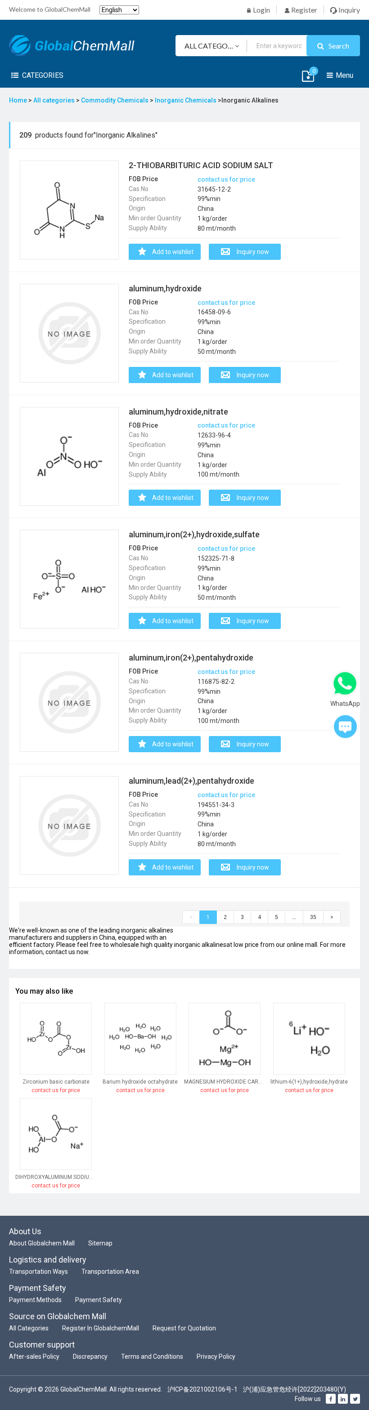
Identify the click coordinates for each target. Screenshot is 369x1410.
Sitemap (100, 1243)
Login (261, 9)
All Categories (29, 1328)
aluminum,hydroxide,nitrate (178, 411)
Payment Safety (98, 1299)
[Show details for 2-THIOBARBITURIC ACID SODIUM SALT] (69, 210)
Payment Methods (35, 1299)
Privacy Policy (216, 1356)
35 (313, 917)
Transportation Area (110, 1271)
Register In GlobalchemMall (100, 1328)
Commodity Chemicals (115, 100)
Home (18, 100)
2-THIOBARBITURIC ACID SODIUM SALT (201, 165)
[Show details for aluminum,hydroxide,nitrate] (69, 456)
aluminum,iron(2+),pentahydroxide (191, 657)
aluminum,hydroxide (165, 288)
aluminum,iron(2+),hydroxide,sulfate (194, 534)
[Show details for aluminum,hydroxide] (69, 333)
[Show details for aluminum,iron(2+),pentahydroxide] (69, 702)
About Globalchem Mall (42, 1243)
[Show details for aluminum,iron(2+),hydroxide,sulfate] (69, 579)
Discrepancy (90, 1356)
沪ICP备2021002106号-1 (202, 1389)
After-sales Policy (34, 1356)
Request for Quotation (184, 1328)
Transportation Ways (38, 1271)
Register (303, 9)
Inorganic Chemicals (186, 100)
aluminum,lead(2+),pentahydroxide (191, 780)
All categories (54, 100)
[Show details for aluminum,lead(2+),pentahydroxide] (69, 825)
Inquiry (348, 9)
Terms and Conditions (152, 1356)
